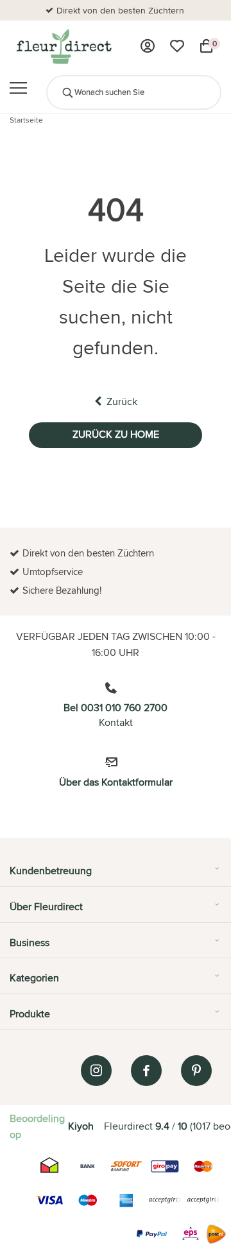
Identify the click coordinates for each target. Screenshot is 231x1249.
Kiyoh (81, 1126)
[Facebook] (146, 1070)
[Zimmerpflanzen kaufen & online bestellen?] (63, 46)
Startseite (26, 119)
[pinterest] (196, 1070)
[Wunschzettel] (177, 46)
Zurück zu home (116, 434)
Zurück (122, 401)
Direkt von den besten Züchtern (120, 10)
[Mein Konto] (147, 46)
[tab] (115, 875)
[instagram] (96, 1070)
